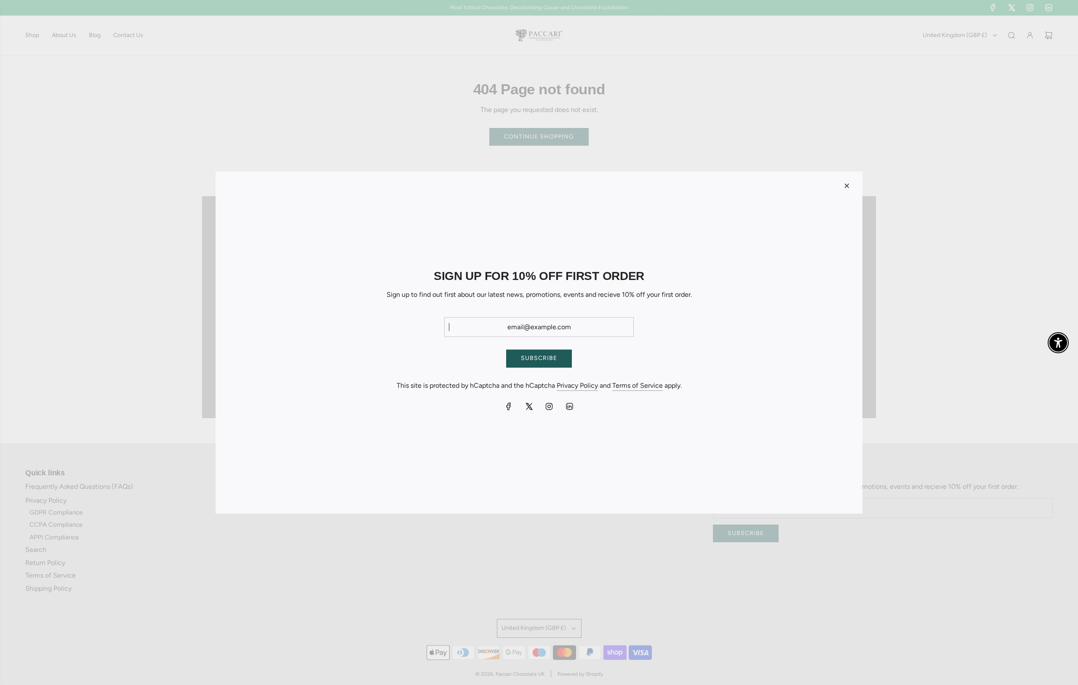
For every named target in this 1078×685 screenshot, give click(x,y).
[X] (529, 406)
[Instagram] (549, 406)
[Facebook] (508, 406)
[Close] (847, 185)
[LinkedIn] (569, 406)
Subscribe (539, 358)
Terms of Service (637, 385)
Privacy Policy (577, 385)
